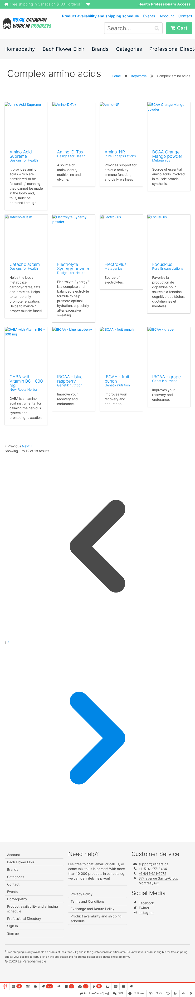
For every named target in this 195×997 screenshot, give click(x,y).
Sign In (12, 926)
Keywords (138, 76)
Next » (27, 446)
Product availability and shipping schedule (32, 908)
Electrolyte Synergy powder (73, 266)
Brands (100, 49)
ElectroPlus (116, 264)
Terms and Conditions (87, 901)
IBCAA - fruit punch (117, 379)
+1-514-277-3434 (153, 869)
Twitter (144, 908)
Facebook (146, 903)
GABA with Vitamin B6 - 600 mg (26, 381)
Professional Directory (24, 918)
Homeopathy (19, 49)
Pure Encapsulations (120, 156)
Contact (185, 16)
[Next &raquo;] (97, 830)
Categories (129, 49)
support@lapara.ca (153, 864)
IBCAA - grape (166, 376)
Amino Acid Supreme (21, 154)
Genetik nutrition (69, 385)
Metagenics (161, 160)
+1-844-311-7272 (152, 873)
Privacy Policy (82, 894)
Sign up (13, 933)
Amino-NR (115, 151)
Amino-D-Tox (70, 151)
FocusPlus (162, 264)
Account (167, 16)
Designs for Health (24, 160)
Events (149, 16)
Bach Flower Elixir (63, 49)
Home (116, 76)
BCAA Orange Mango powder (167, 154)
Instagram (146, 913)
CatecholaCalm (25, 264)
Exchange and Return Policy (92, 909)
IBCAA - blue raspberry (70, 379)
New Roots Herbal (24, 389)
